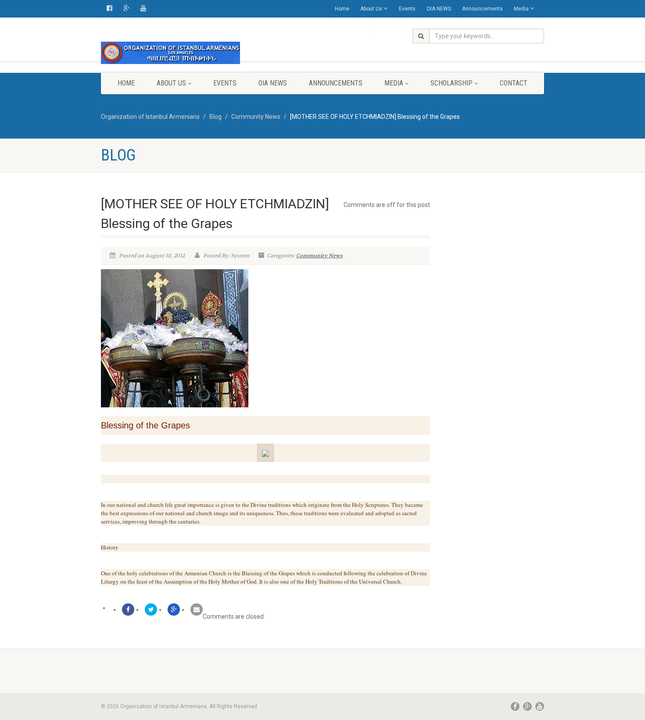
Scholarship (451, 83)
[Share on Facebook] (128, 609)
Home (342, 9)
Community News (319, 255)
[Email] (196, 609)
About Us (371, 9)
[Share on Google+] (174, 609)
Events (407, 9)
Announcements (482, 9)
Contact (513, 83)
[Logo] (170, 53)
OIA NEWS (438, 9)
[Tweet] (151, 609)
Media (521, 9)
